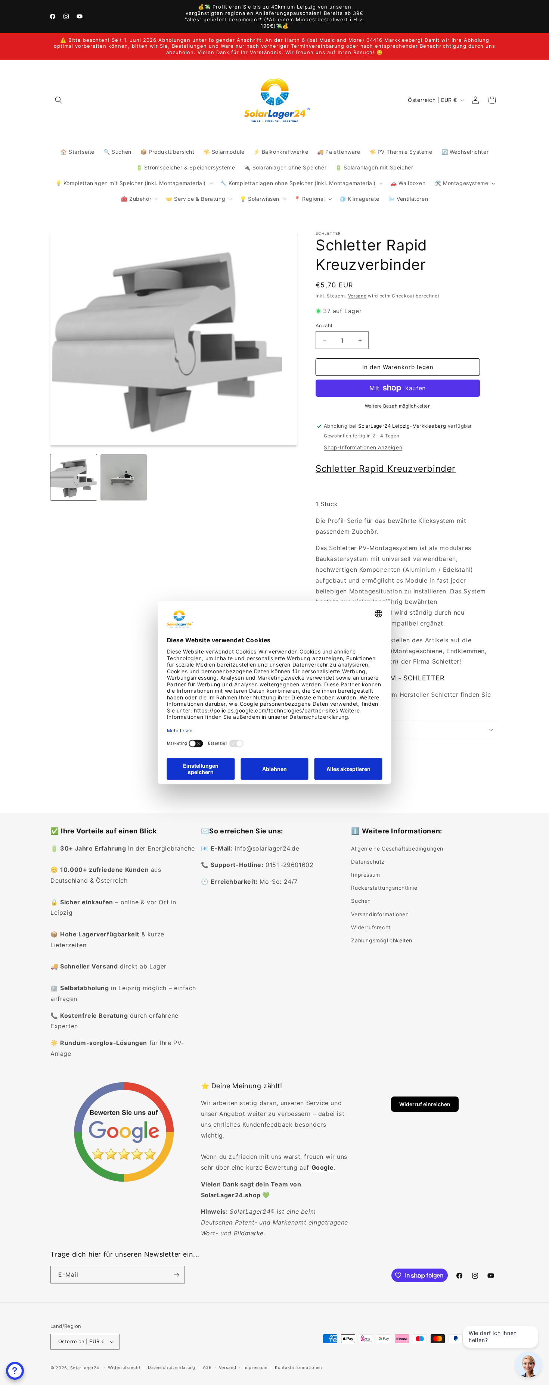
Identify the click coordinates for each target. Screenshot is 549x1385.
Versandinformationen (380, 914)
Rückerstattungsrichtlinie (384, 888)
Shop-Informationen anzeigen (363, 447)
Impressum (365, 874)
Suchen (361, 901)
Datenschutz (368, 861)
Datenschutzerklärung (171, 1367)
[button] (58, 100)
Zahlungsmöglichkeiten (381, 940)
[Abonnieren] (176, 1274)
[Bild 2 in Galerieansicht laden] (123, 477)
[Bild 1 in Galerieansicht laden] (73, 477)
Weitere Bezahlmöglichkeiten (398, 406)
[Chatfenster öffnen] (15, 1371)
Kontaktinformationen (298, 1367)
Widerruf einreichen (424, 1104)
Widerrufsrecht (370, 927)
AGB (207, 1367)
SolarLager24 (84, 1367)
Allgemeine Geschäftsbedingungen (397, 848)
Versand (357, 296)
